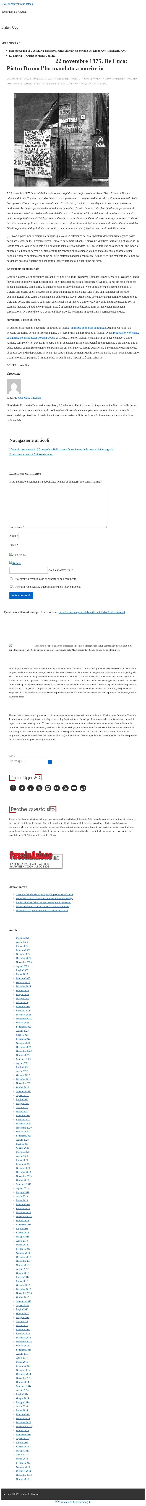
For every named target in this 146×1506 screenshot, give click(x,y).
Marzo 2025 (22, 974)
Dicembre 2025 (23, 958)
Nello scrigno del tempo (86, 50)
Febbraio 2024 (23, 1006)
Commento (16, 527)
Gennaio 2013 (23, 1467)
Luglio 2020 (22, 1144)
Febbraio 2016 (23, 1329)
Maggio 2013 (22, 1450)
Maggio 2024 (22, 998)
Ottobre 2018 (22, 1220)
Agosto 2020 (22, 1139)
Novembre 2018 (24, 1216)
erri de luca (58, 84)
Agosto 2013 (22, 1438)
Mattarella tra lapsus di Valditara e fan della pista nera (42, 910)
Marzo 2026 (22, 946)
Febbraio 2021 (23, 1115)
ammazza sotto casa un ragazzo (88, 327)
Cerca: (12, 755)
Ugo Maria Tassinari (29, 397)
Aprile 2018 (22, 1240)
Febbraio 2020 (23, 1164)
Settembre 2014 (23, 1386)
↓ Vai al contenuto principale (17, 3)
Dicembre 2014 (23, 1374)
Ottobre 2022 (22, 1055)
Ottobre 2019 (22, 1180)
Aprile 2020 (22, 1156)
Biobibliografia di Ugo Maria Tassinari (32, 50)
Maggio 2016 (22, 1317)
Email (12, 544)
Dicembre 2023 (23, 1014)
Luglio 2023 (22, 1034)
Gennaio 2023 (23, 1043)
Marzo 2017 (22, 1281)
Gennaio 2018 (23, 1253)
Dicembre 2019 (23, 1172)
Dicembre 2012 (23, 1470)
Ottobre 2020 (22, 1131)
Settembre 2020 (23, 1135)
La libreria (15, 55)
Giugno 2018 (22, 1232)
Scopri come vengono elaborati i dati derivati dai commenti (92, 612)
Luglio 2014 (22, 1394)
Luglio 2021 (22, 1099)
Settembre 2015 (23, 1349)
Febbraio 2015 (23, 1366)
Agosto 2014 (22, 1390)
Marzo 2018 (22, 1244)
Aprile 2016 (22, 1321)
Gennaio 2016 (23, 1333)
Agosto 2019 (22, 1188)
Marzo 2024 (22, 1002)
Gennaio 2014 (23, 1418)
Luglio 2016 (22, 1309)
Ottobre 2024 (22, 990)
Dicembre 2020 (23, 1123)
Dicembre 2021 (23, 1079)
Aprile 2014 (22, 1406)
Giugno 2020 (22, 1147)
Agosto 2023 (22, 1030)
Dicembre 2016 (23, 1289)
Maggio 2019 (22, 1192)
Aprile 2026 (22, 942)
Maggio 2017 (22, 1277)
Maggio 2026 (22, 938)
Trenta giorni (64, 50)
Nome (12, 535)
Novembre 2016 (24, 1293)
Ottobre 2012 (22, 1479)
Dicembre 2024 (23, 986)
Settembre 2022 (23, 1059)
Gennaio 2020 (23, 1168)
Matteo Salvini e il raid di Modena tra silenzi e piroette (42, 906)
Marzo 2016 (22, 1325)
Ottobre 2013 (22, 1430)
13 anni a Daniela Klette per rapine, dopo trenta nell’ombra (44, 894)
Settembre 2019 (23, 1184)
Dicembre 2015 (23, 1337)
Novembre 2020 (24, 1127)
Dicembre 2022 (23, 1047)
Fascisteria (114, 50)
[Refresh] (15, 563)
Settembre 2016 (23, 1301)
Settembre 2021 (23, 1091)
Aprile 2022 (22, 1071)
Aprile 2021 (22, 1107)
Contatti (50, 55)
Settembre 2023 (23, 1026)
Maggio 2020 (22, 1152)
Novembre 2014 (24, 1378)
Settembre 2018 (23, 1224)
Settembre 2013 (23, 1434)
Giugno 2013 (22, 1446)
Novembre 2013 (24, 1426)
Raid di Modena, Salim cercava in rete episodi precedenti (43, 902)
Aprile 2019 (22, 1196)
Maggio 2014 (22, 1402)
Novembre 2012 (24, 1475)
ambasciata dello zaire (26, 84)
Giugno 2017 (22, 1273)
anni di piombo (92, 79)
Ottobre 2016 (22, 1297)
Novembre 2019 (24, 1176)
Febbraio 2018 (23, 1248)
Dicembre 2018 (23, 1212)
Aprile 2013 (22, 1454)
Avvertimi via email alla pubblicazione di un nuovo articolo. (47, 586)
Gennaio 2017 (23, 1285)
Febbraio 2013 (23, 1462)
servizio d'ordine (96, 84)
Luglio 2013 (22, 1442)
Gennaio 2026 (23, 954)
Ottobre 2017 (22, 1265)
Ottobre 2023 (22, 1022)
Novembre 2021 (24, 1083)
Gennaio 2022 (23, 1075)
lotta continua (76, 84)
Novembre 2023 (24, 1018)
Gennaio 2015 (23, 1370)
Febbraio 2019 (23, 1204)
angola (45, 84)
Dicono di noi (37, 55)
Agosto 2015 (22, 1353)
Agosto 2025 (22, 966)
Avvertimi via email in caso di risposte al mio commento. (45, 578)
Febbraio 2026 (23, 950)
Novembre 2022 (24, 1051)
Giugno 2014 (22, 1398)
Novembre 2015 (24, 1341)
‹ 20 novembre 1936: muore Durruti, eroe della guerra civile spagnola (61, 449)
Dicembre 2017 (23, 1257)
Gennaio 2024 (23, 1010)
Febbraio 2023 (23, 1038)
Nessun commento (114, 79)
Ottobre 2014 (22, 1382)
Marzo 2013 (22, 1458)
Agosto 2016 (22, 1305)
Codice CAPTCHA (59, 570)
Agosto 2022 (22, 1063)
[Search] (50, 762)
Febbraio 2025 (23, 978)
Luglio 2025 (22, 970)
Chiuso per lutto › (31, 454)
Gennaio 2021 (23, 1119)
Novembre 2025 (24, 962)
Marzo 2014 (22, 1410)
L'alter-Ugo (9, 27)
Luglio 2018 (22, 1228)
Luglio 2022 (22, 1067)
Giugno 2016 (22, 1313)
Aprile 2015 (22, 1357)
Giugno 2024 (22, 994)
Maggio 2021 (22, 1103)
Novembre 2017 (24, 1260)
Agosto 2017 (22, 1269)
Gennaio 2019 (23, 1208)
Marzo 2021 (22, 1111)
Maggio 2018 (22, 1236)
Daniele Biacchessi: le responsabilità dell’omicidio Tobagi (44, 898)
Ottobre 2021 (22, 1087)
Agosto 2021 (22, 1095)
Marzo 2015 (22, 1361)
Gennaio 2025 (23, 982)
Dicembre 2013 (23, 1422)
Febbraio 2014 (23, 1414)
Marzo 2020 (22, 1160)
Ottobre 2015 (22, 1345)
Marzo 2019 (22, 1200)
